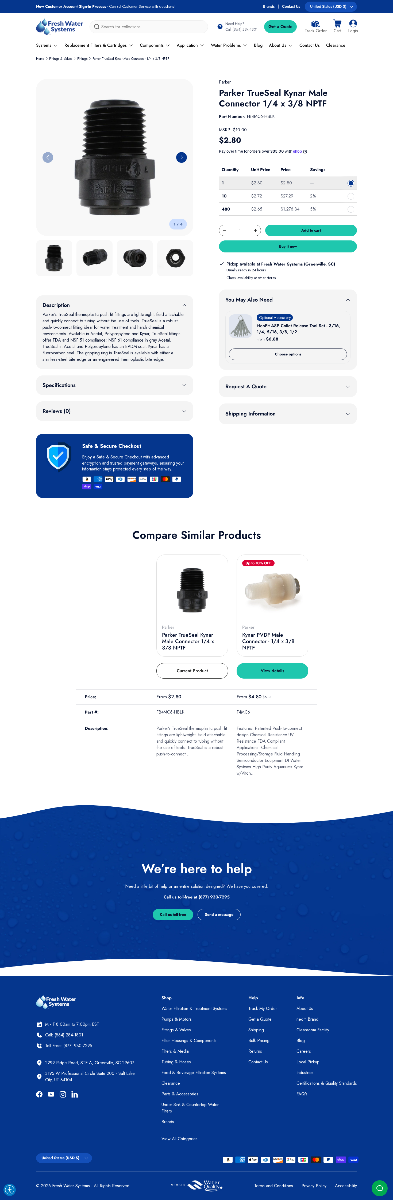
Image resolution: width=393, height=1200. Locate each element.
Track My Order (262, 1008)
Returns (255, 1051)
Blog (258, 45)
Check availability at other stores (251, 277)
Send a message (219, 914)
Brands (269, 6)
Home (40, 58)
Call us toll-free (173, 914)
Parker (225, 82)
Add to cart (311, 230)
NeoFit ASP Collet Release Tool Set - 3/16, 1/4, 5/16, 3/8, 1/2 (298, 329)
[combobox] (149, 26)
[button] (337, 27)
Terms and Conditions (273, 1186)
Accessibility (346, 1186)
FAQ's (301, 1094)
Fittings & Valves (60, 58)
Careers (303, 1051)
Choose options (288, 354)
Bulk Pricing (258, 1040)
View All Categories (179, 1139)
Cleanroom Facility (312, 1030)
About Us (277, 45)
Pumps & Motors (176, 1019)
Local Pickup (307, 1062)
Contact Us (291, 6)
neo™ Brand (307, 1019)
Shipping (256, 1030)
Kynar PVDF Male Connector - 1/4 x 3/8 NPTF (268, 641)
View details (272, 671)
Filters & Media (175, 1051)
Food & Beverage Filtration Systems (193, 1073)
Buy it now (288, 246)
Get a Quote (280, 26)
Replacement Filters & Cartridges (95, 45)
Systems (43, 45)
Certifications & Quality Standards (326, 1083)
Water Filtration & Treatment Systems (194, 1008)
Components (152, 45)
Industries (305, 1073)
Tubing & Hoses (176, 1062)
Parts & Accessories (179, 1094)
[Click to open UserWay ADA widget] (9, 1190)
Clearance (335, 45)
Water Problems (226, 45)
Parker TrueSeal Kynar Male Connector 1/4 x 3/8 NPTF (131, 58)
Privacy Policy (314, 1186)
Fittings (82, 58)
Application (187, 45)
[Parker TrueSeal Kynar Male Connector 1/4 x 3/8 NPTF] (192, 590)
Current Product (192, 671)
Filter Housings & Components (189, 1040)
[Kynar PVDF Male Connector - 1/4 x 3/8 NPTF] (272, 590)
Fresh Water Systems (71, 1186)
